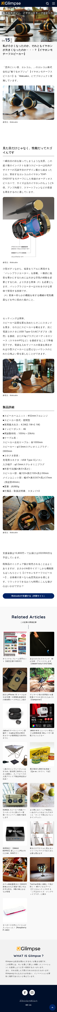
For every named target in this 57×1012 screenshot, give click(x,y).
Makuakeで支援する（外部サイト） (28, 596)
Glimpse (11, 4)
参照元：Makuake (10, 262)
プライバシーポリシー (28, 1001)
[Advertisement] (25, 133)
